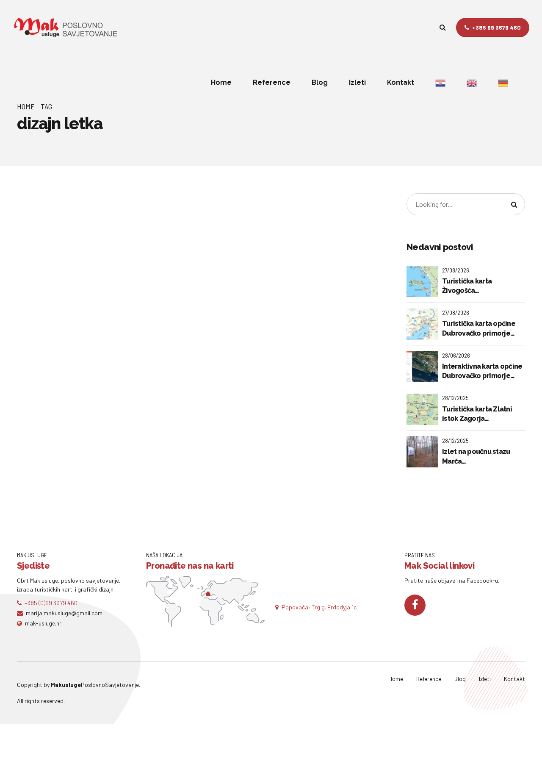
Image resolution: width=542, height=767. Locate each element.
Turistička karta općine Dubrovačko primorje (478, 328)
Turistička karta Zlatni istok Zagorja (477, 413)
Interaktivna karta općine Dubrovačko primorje (482, 371)
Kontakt (400, 82)
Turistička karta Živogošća (467, 286)
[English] (472, 82)
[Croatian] (440, 82)
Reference (271, 82)
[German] (503, 82)
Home (221, 82)
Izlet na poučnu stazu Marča (476, 456)
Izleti (357, 82)
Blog (320, 82)
